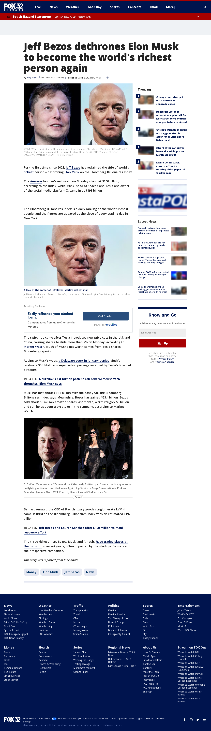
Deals (7, 660)
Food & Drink (185, 622)
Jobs (6, 663)
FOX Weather (46, 634)
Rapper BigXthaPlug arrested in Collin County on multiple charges (153, 275)
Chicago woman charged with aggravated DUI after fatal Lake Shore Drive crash (152, 289)
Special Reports (12, 630)
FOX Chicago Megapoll (16, 634)
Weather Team (47, 622)
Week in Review (81, 656)
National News (12, 614)
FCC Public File (150, 683)
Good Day (9, 626)
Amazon (36, 181)
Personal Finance (13, 667)
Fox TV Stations (48, 77)
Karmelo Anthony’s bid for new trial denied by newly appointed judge (151, 245)
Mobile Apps (149, 656)
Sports (148, 606)
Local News (10, 610)
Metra (76, 622)
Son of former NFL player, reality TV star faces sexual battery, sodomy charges (152, 260)
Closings (43, 618)
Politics (113, 606)
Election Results (116, 614)
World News (10, 618)
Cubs (145, 622)
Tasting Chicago (81, 663)
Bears (146, 610)
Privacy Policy (166, 358)
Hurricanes (44, 630)
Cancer (42, 652)
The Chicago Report (118, 618)
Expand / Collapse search (205, 7)
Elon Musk (71, 172)
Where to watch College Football (190, 657)
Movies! (182, 626)
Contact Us (149, 663)
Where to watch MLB (189, 663)
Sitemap (147, 691)
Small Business (12, 675)
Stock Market (11, 679)
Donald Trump (116, 622)
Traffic (78, 606)
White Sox (148, 626)
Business (9, 652)
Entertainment (189, 606)
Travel (76, 614)
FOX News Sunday (14, 637)
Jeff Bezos (73, 167)
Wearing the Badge (83, 660)
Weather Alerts (47, 614)
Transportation (81, 610)
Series (77, 647)
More (170, 7)
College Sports (150, 637)
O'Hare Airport (81, 626)
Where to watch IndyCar (190, 673)
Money (61, 77)
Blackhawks (149, 614)
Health (44, 647)
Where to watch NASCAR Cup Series (191, 668)
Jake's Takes (184, 610)
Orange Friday (80, 671)
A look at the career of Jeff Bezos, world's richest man (56, 290)
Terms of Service (164, 361)
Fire (145, 630)
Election (112, 610)
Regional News (119, 647)
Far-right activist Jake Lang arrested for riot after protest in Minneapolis (153, 230)
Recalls (42, 671)
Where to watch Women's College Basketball (191, 686)
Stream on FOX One (192, 647)
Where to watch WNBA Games (190, 693)
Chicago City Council (119, 634)
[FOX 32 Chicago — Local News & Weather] (15, 7)
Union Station (80, 634)
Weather (45, 606)
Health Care (45, 667)
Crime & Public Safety (15, 622)
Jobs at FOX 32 (151, 675)
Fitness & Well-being (49, 663)
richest (29, 172)
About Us (150, 647)
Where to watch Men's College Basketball (190, 679)
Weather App (46, 626)
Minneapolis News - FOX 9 (122, 665)
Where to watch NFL (189, 652)
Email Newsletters (152, 660)
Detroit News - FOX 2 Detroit (119, 660)
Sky (145, 634)
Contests (147, 667)
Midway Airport (81, 630)
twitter (197, 719)
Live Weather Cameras (51, 610)
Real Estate (10, 671)
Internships (149, 679)
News (90, 572)
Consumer (9, 656)
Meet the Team (151, 671)
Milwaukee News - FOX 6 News (121, 654)
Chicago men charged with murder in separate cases (169, 100)
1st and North (80, 652)
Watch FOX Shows (187, 630)
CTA (75, 618)
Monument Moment (84, 667)
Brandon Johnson (117, 630)
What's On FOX (186, 614)
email (204, 719)
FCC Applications (152, 687)
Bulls (145, 618)
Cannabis (43, 660)
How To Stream (151, 652)
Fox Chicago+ (185, 618)
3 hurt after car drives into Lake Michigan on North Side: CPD (170, 151)
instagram (191, 719)
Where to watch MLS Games (189, 700)
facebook (184, 719)
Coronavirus (45, 656)
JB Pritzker (113, 626)
